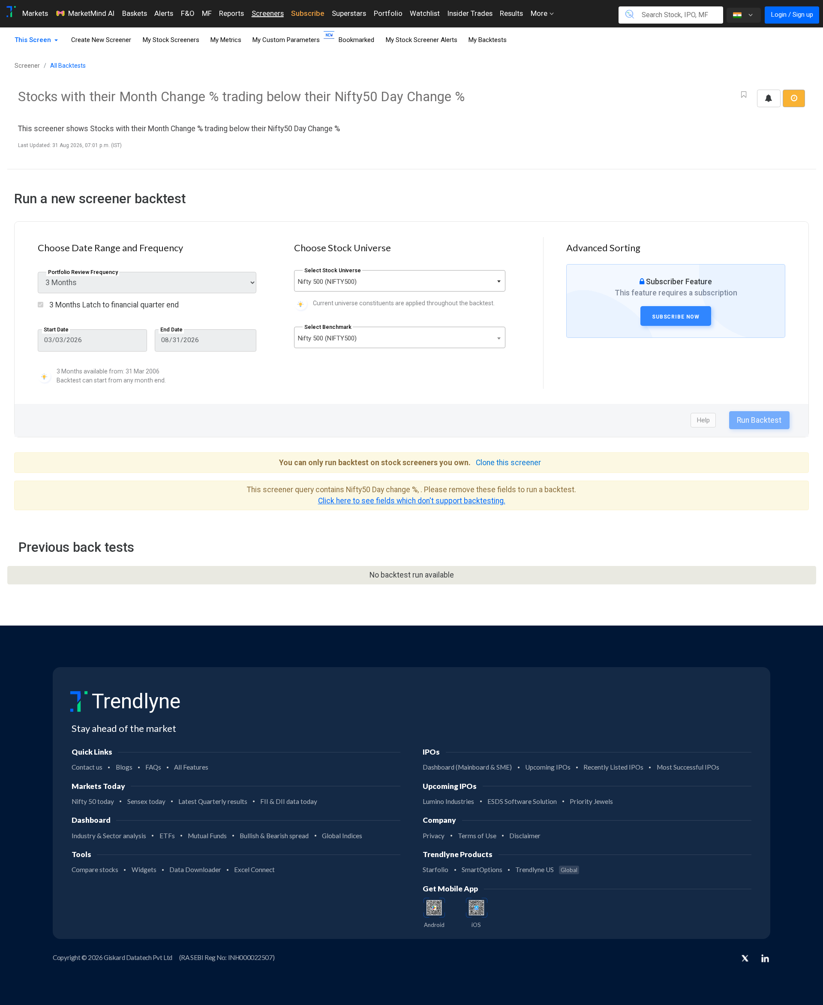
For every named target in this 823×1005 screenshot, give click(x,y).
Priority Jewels (591, 801)
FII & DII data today (288, 801)
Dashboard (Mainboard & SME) (467, 767)
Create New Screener (101, 40)
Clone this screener (508, 462)
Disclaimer (525, 836)
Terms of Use (477, 836)
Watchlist (425, 13)
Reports (231, 13)
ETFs (167, 836)
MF (207, 13)
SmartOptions (482, 869)
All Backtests (68, 65)
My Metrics (225, 40)
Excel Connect (254, 869)
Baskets (134, 13)
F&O (187, 13)
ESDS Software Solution (522, 801)
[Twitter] (745, 959)
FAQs (153, 767)
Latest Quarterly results (212, 801)
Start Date (56, 329)
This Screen (34, 40)
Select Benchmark (327, 327)
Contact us (87, 767)
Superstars (349, 13)
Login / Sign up (792, 14)
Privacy (434, 836)
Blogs (124, 767)
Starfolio (435, 869)
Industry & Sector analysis (109, 836)
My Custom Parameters (286, 40)
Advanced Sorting (603, 247)
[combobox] (399, 281)
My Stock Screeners (171, 40)
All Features (191, 767)
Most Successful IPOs (688, 767)
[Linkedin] (765, 958)
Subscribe (307, 13)
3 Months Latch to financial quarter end (113, 305)
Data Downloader (195, 869)
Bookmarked (356, 40)
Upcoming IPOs (548, 767)
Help (703, 420)
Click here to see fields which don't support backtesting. (411, 500)
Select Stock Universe (332, 270)
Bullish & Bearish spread (274, 836)
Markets (35, 13)
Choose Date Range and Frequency (110, 247)
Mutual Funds (207, 836)
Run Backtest (759, 420)
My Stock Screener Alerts (421, 40)
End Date (171, 329)
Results (511, 13)
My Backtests (488, 40)
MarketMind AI (91, 13)
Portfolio (388, 13)
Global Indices (342, 836)
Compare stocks (95, 869)
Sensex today (146, 801)
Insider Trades (470, 13)
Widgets (144, 869)
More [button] (540, 13)
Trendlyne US (546, 869)
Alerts (163, 13)
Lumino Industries (448, 801)
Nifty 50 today (93, 801)
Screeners (268, 13)
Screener (27, 65)
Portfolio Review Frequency (83, 272)
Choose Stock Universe (342, 247)
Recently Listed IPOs (613, 767)
